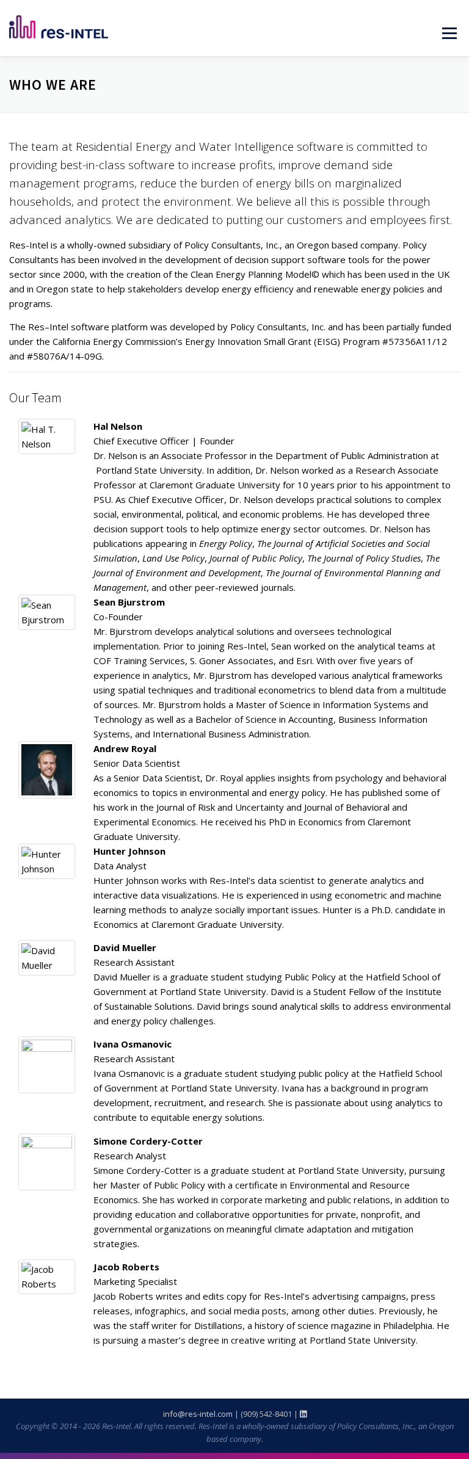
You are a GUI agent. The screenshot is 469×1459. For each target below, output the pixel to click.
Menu (449, 33)
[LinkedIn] (303, 1413)
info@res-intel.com (198, 1413)
